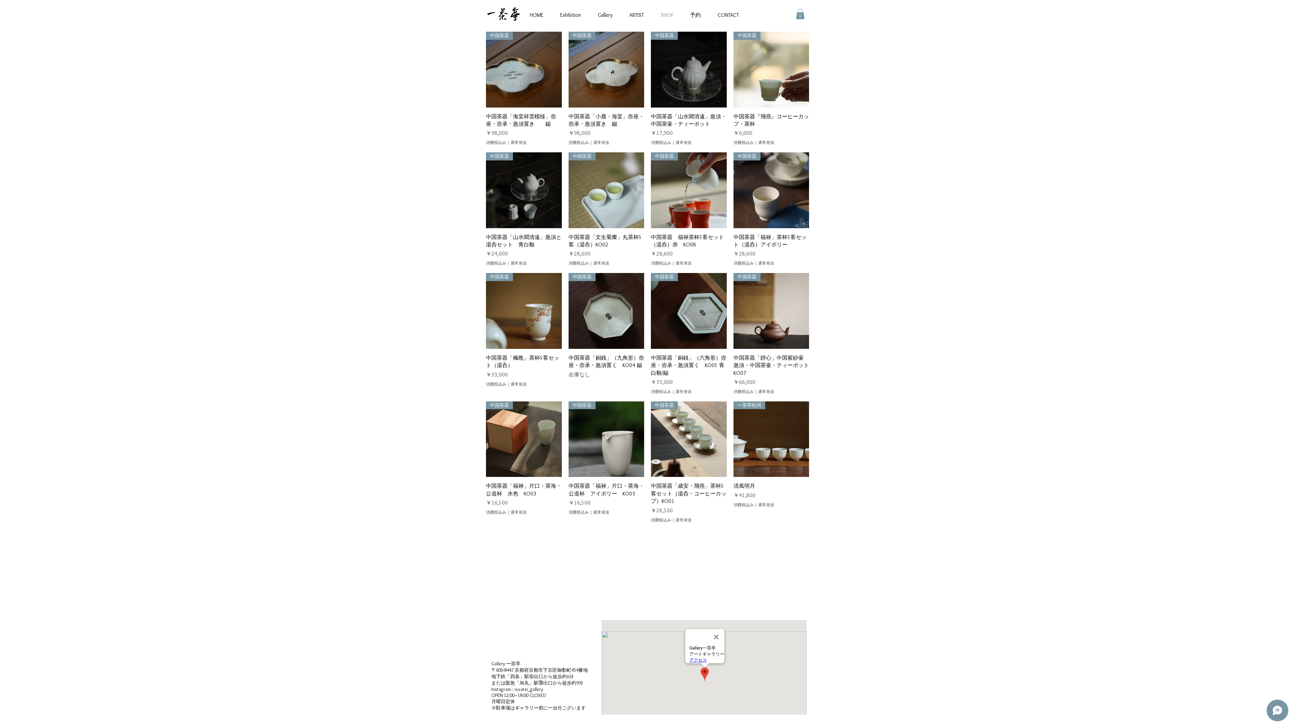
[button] (800, 14)
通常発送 (519, 142)
